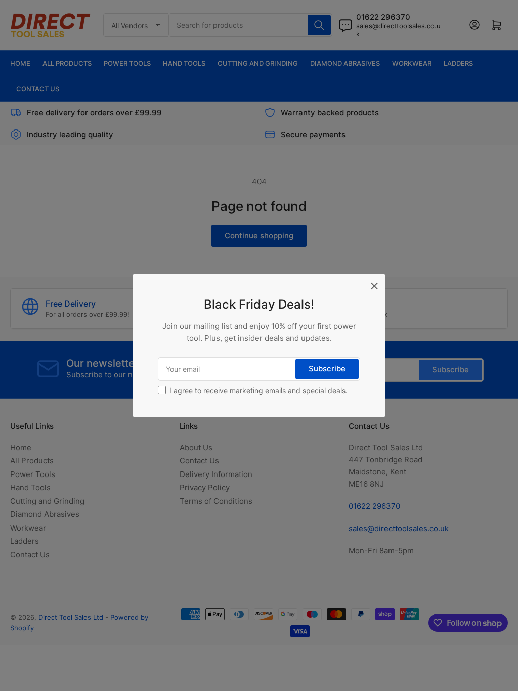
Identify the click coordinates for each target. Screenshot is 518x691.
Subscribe (327, 368)
